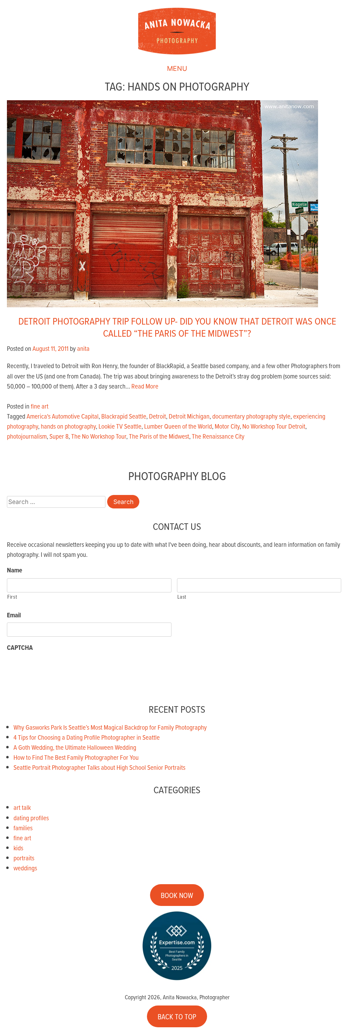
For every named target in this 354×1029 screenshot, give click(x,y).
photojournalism (27, 436)
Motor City (227, 426)
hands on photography (68, 426)
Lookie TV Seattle (120, 426)
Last (182, 596)
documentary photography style (251, 416)
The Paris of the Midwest (159, 436)
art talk (22, 807)
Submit (27, 675)
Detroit (157, 416)
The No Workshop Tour (98, 436)
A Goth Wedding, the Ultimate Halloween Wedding (74, 747)
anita (83, 348)
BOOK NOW (177, 895)
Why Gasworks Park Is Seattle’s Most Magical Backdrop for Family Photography (110, 727)
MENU (177, 68)
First (12, 596)
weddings (25, 867)
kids (18, 847)
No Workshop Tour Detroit (273, 426)
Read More (144, 386)
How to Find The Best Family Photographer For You (76, 757)
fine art (39, 406)
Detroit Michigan (189, 416)
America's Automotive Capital (63, 416)
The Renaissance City (218, 436)
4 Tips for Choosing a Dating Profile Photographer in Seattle (86, 737)
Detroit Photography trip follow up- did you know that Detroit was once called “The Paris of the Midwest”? (177, 327)
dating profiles (31, 817)
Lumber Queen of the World (178, 426)
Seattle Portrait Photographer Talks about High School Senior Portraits (99, 767)
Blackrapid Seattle (123, 416)
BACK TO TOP (177, 1016)
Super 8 (58, 436)
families (22, 827)
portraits (23, 857)
